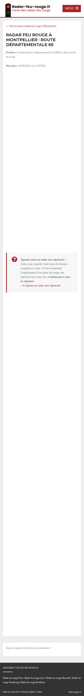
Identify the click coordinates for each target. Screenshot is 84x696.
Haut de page (74, 692)
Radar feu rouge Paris (13, 678)
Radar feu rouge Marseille (58, 678)
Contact (39, 692)
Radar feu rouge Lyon (35, 678)
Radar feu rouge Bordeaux (33, 682)
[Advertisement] (42, 115)
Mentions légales (28, 692)
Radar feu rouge (9, 692)
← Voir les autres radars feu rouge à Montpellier (31, 25)
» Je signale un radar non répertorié (40, 285)
